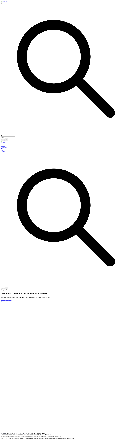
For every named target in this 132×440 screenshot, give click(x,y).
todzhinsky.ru (4, 433)
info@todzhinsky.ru (22, 433)
